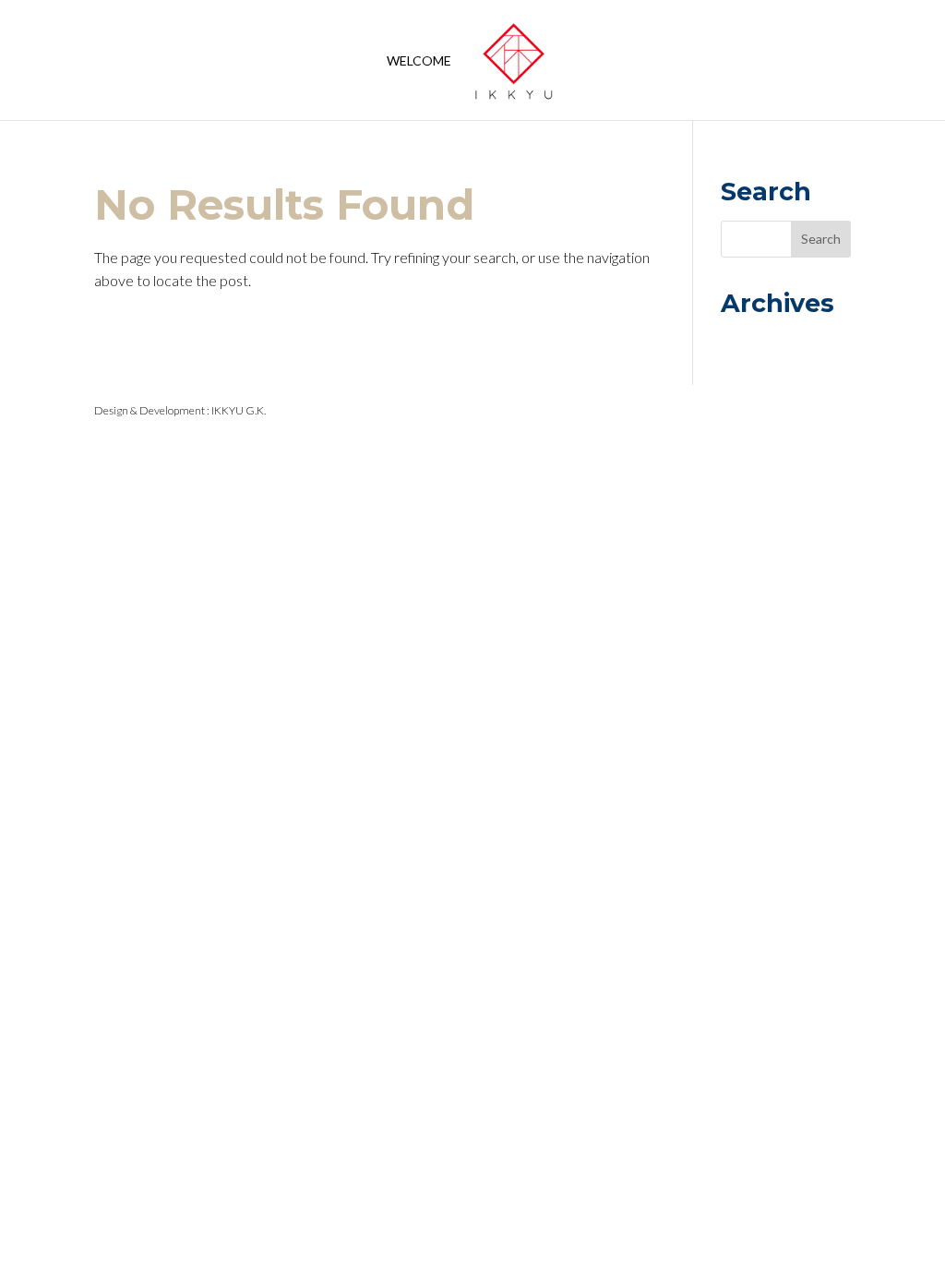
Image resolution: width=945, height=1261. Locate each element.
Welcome (419, 61)
